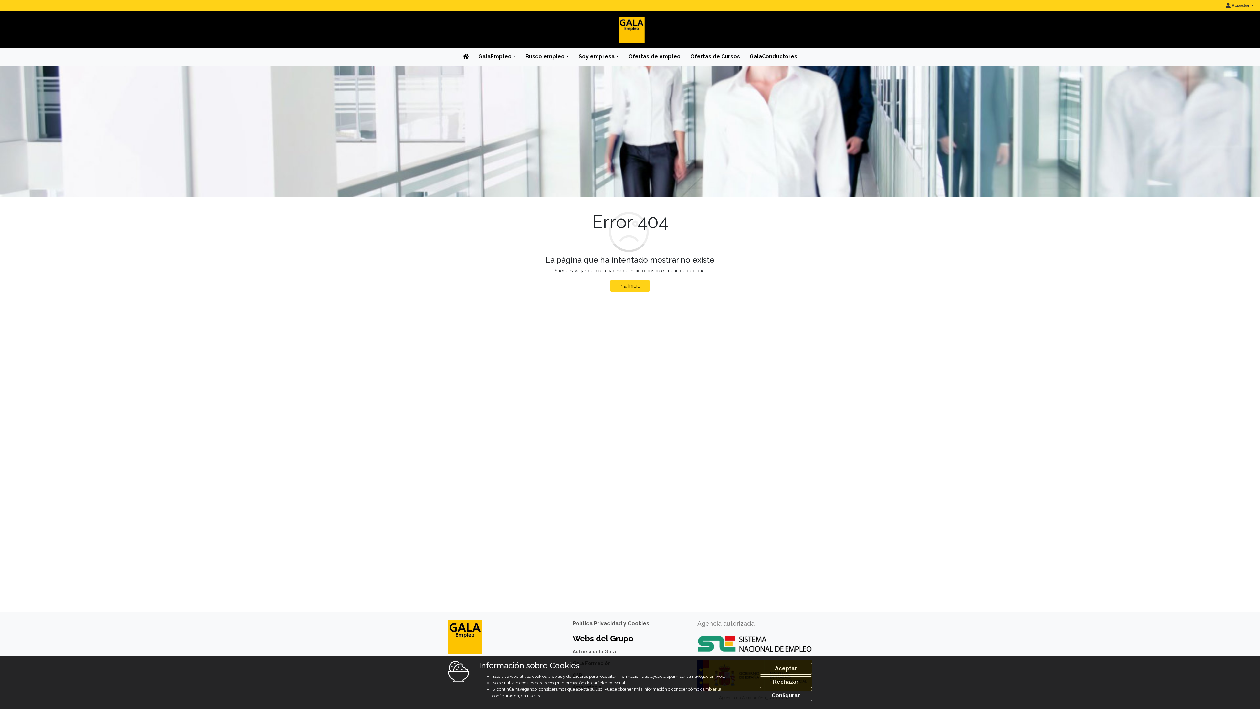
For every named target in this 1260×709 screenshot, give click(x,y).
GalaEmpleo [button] (495, 57)
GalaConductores (773, 57)
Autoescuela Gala (594, 651)
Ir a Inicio (630, 286)
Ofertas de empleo (654, 57)
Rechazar (786, 682)
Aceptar (786, 668)
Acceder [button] (1240, 5)
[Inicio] (630, 24)
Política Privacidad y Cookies (611, 623)
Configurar (786, 695)
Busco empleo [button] (545, 57)
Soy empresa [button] (597, 57)
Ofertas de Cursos (715, 57)
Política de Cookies (564, 695)
